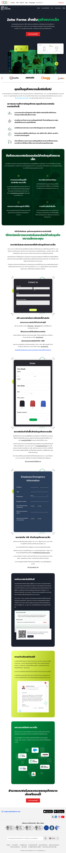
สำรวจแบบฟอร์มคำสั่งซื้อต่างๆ (33, 461)
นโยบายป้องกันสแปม (43, 844)
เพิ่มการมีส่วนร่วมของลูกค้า (22, 98)
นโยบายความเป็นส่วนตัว (15, 846)
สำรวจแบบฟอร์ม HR (33, 567)
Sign (26, 2)
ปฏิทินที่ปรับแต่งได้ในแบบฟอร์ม (42, 553)
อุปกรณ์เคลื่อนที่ (45, 8)
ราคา (52, 8)
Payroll (22, 2)
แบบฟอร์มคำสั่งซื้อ (26, 440)
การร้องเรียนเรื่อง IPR (32, 844)
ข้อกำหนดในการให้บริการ (54, 844)
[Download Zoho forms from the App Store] (48, 811)
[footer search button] (45, 838)
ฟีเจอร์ (38, 8)
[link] (32, 2)
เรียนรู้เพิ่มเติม (39, 337)
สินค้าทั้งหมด (39, 2)
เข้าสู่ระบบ (61, 3)
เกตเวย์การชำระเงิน (42, 446)
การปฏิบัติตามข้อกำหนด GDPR (34, 846)
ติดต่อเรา (8, 844)
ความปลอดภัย (15, 844)
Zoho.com (5, 2)
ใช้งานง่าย (37, 326)
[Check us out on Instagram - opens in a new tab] (59, 817)
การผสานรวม (58, 8)
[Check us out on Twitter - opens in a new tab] (53, 817)
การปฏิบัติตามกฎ (23, 844)
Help (64, 8)
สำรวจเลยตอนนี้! (32, 34)
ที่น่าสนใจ (30, 326)
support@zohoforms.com (12, 811)
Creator (12, 2)
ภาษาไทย (53, 838)
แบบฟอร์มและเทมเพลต (17, 193)
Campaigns (32, 2)
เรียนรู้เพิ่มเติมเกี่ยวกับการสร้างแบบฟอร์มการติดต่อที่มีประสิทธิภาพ (33, 350)
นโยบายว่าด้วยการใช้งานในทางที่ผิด (49, 846)
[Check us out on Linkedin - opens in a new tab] (56, 817)
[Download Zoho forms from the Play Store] (59, 811)
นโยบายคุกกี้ (24, 846)
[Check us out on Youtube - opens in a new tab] (62, 817)
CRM (17, 2)
